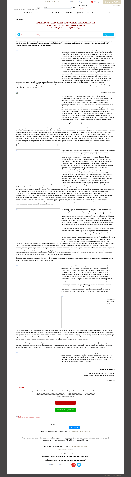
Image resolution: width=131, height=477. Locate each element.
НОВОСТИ (28, 13)
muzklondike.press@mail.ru (80, 446)
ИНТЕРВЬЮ (41, 13)
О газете (16, 13)
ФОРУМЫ (91, 13)
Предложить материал (65, 402)
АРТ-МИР (68, 13)
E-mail (53, 424)
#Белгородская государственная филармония (50, 393)
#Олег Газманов (90, 393)
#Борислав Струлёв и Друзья (39, 391)
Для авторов (113, 13)
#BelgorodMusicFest (73, 391)
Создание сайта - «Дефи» (112, 475)
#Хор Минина (96, 391)
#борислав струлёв (57, 391)
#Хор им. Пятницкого (75, 393)
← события (20, 387)
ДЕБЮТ (80, 13)
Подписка (81, 8)
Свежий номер (83, 5)
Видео (102, 13)
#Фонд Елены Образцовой (65, 396)
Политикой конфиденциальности (79, 431)
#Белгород (86, 391)
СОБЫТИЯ (55, 13)
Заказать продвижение (65, 409)
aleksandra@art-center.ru (65, 450)
